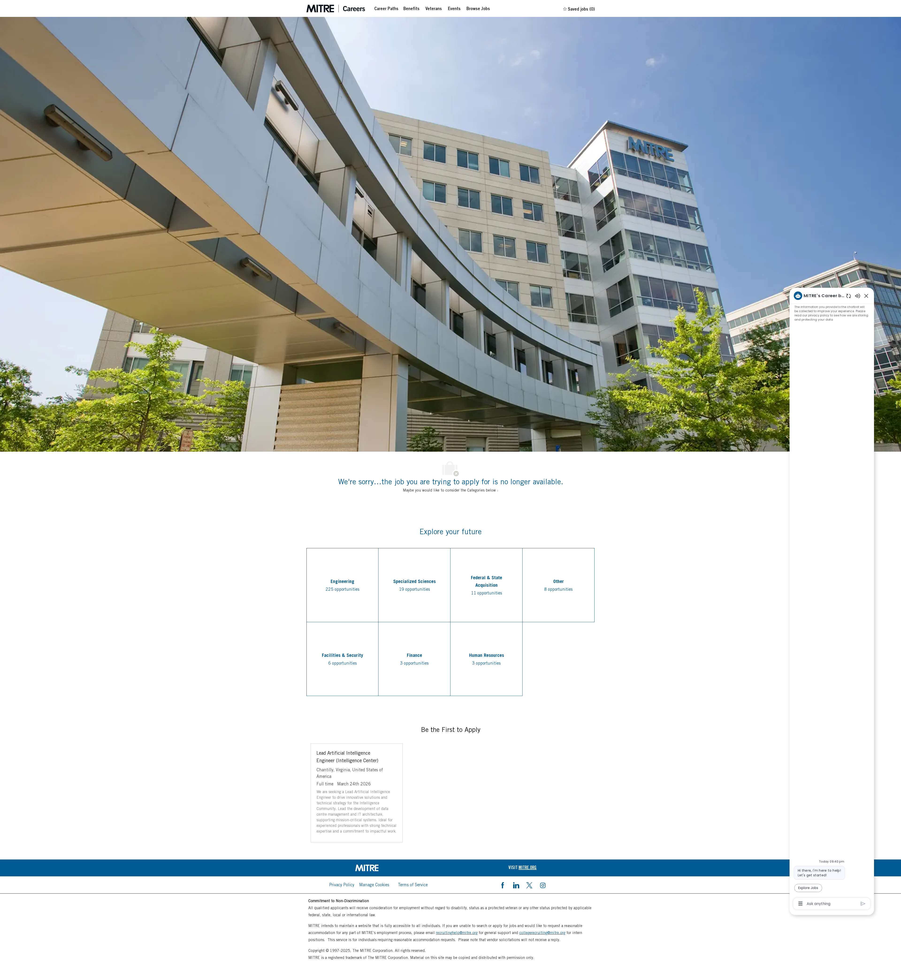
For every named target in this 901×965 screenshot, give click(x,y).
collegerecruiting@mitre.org (542, 933)
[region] (832, 599)
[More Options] (800, 903)
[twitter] (529, 884)
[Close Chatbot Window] (866, 295)
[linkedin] (516, 884)
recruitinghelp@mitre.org (456, 933)
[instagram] (542, 884)
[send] (863, 904)
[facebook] (502, 884)
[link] (378, 868)
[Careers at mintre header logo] (335, 8)
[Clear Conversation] (848, 296)
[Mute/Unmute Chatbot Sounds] (857, 295)
